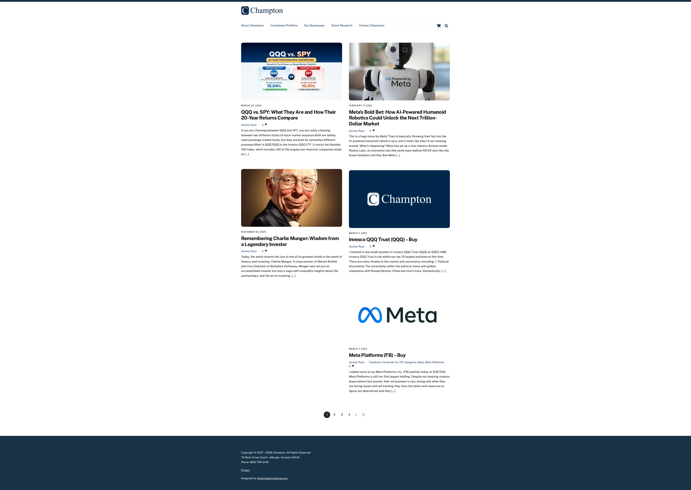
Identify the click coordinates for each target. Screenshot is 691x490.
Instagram (410, 362)
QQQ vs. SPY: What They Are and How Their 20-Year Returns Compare (288, 115)
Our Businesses (314, 25)
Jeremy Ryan (249, 124)
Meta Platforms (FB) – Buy (377, 355)
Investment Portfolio (283, 25)
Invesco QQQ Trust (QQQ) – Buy (383, 239)
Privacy (245, 470)
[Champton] (262, 13)
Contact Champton (371, 25)
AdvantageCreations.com (272, 478)
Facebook (375, 362)
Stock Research (342, 25)
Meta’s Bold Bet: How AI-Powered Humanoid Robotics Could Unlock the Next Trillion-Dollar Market (397, 118)
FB (401, 362)
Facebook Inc (390, 362)
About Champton (252, 25)
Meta (421, 362)
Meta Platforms (434, 362)
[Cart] (438, 25)
